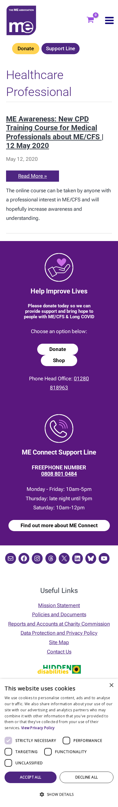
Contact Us (59, 652)
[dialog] (59, 743)
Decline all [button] (86, 777)
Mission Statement (59, 605)
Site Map (59, 642)
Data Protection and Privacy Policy (59, 633)
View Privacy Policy (38, 727)
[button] (59, 794)
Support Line (60, 48)
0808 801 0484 (59, 474)
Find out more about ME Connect (59, 525)
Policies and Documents (59, 614)
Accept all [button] (30, 777)
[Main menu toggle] (109, 20)
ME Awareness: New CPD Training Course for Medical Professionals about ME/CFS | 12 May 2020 (54, 132)
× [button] (111, 685)
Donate (26, 48)
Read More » (33, 177)
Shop (59, 360)
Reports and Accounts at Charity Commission (59, 624)
